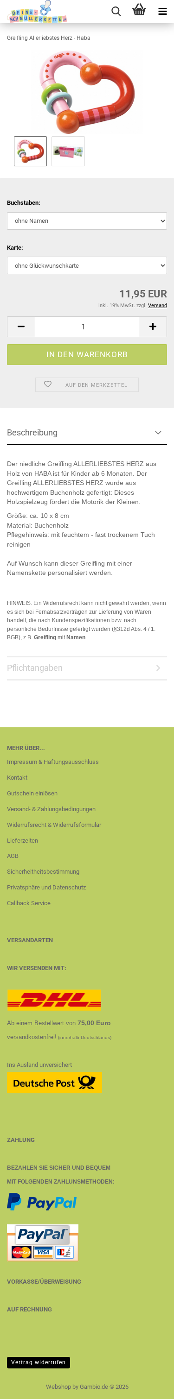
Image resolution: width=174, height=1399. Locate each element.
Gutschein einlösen (32, 793)
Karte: (15, 247)
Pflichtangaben (35, 668)
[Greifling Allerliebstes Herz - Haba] (86, 91)
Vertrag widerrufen (38, 1362)
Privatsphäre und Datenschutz (46, 887)
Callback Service (29, 903)
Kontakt (17, 777)
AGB (13, 855)
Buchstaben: (23, 202)
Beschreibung (32, 432)
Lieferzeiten (22, 840)
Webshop (58, 1386)
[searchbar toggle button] (116, 11)
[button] (21, 326)
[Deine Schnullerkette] (33, 11)
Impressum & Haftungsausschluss (53, 761)
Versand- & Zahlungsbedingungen (51, 809)
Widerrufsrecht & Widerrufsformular (54, 824)
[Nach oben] (148, 1385)
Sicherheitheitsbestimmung (43, 871)
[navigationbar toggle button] (162, 11)
